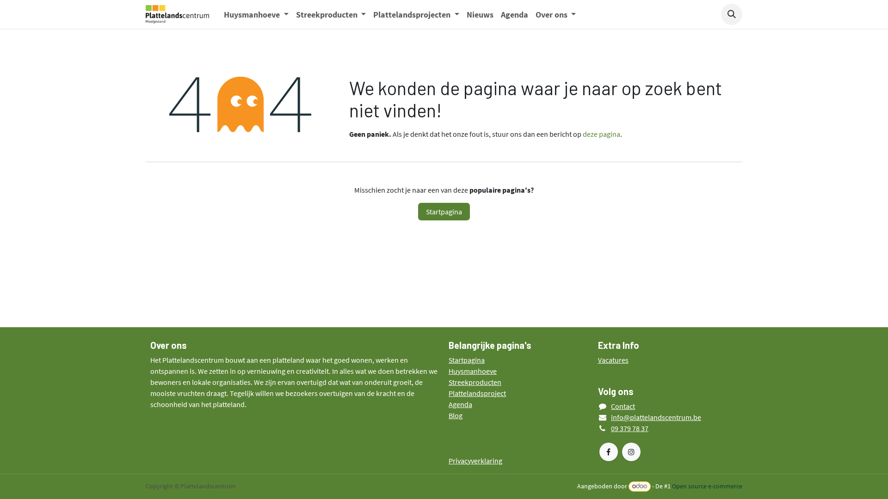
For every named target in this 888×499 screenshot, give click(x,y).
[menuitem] (256, 14)
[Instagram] (631, 452)
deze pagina (601, 134)
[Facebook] (608, 452)
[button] (731, 14)
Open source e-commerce (707, 486)
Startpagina (444, 211)
